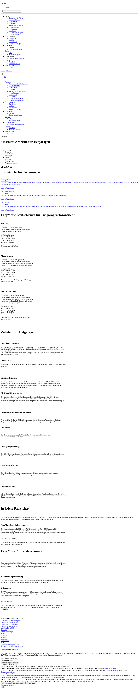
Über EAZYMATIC (7, 628)
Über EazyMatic (10, 102)
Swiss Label (13, 42)
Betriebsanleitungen (15, 49)
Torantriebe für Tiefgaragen (18, 91)
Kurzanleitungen (14, 54)
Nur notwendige (6, 683)
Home (7, 7)
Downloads (8, 111)
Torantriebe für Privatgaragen (18, 84)
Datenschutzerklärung (110, 668)
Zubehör (12, 23)
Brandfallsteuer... (15, 34)
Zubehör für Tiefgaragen (9, 626)
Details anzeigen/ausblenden (10, 662)
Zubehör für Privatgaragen (9, 622)
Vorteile (11, 40)
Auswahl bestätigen (18, 683)
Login (11, 67)
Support (7, 117)
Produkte (8, 82)
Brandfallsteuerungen (16, 100)
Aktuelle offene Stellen (16, 58)
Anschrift (12, 62)
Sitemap (9, 71)
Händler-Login (9, 131)
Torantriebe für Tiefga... (16, 25)
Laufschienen (14, 20)
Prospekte (12, 47)
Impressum (4, 639)
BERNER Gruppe (15, 44)
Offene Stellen (9, 122)
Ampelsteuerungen (16, 33)
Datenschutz (5, 641)
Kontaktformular (14, 64)
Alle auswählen (30, 683)
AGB (2, 642)
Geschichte (12, 38)
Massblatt (13, 22)
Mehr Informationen (7, 188)
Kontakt (7, 126)
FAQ (10, 53)
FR (5, 3)
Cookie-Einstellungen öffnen (10, 644)
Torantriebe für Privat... (16, 18)
